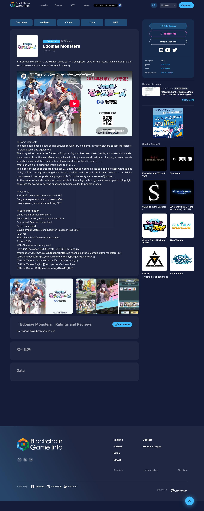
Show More (188, 99)
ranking (44, 5)
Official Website (168, 41)
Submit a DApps (152, 446)
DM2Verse (165, 69)
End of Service (167, 73)
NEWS (117, 460)
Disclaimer (118, 470)
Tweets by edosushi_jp (155, 276)
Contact (147, 439)
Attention (182, 470)
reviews (45, 22)
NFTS (116, 453)
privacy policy (151, 470)
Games (58, 5)
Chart (68, 22)
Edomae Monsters (61, 46)
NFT (72, 5)
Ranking (118, 439)
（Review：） (49, 51)
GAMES (117, 446)
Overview (21, 22)
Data (92, 22)
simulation (165, 65)
